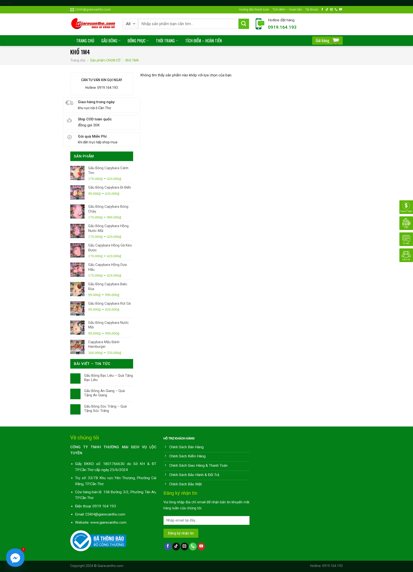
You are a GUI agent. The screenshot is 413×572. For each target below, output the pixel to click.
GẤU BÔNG (109, 41)
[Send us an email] (331, 9)
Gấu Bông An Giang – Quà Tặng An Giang (104, 393)
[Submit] (244, 24)
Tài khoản (311, 9)
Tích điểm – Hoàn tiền (287, 9)
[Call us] (336, 9)
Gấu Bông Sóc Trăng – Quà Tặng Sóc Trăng (105, 408)
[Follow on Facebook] (322, 9)
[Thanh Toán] (406, 207)
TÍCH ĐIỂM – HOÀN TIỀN (203, 41)
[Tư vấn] (406, 239)
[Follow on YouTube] (340, 9)
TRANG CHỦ (85, 41)
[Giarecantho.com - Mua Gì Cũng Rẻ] (92, 24)
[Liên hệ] (406, 255)
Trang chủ (77, 60)
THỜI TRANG (165, 41)
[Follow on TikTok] (327, 9)
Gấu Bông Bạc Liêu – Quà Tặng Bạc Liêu (108, 377)
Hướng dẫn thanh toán (254, 9)
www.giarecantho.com (108, 522)
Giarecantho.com (110, 566)
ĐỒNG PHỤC (137, 41)
